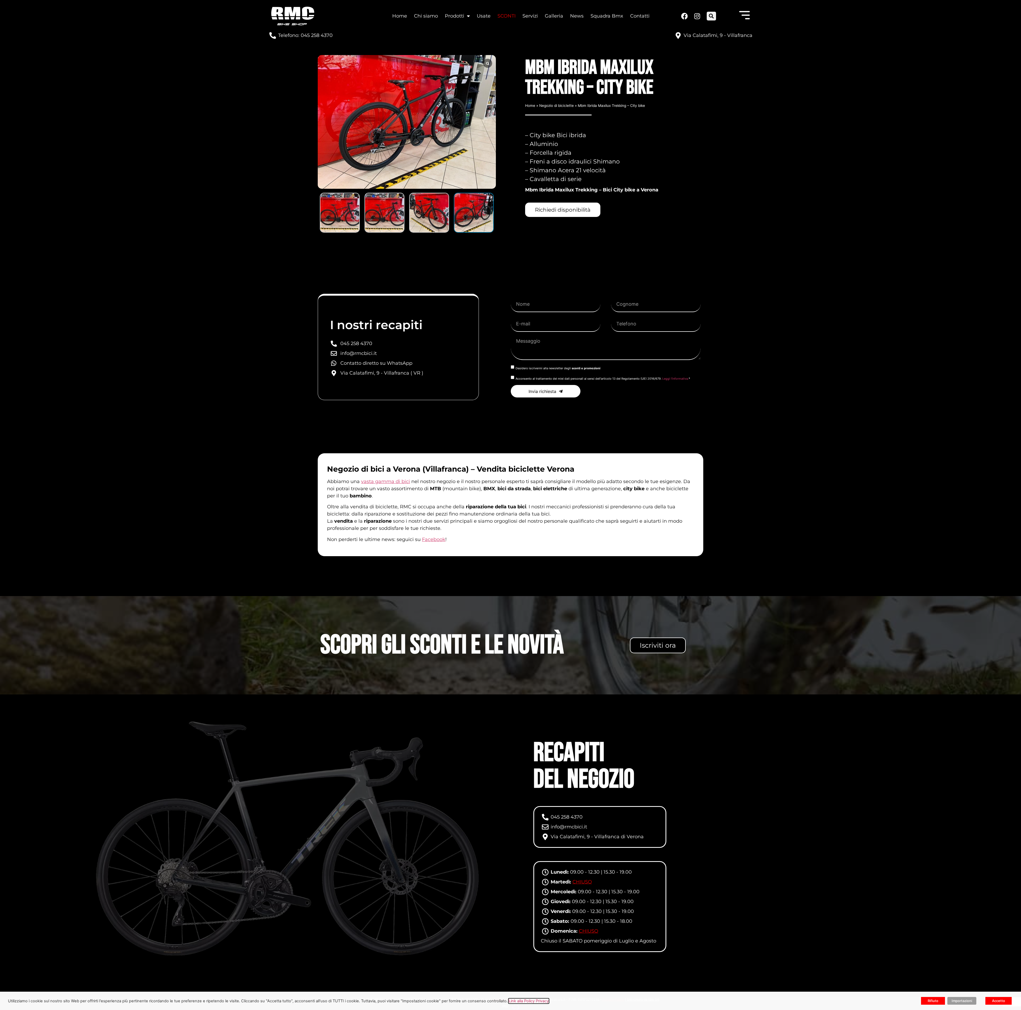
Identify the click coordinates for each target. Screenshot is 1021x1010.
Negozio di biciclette (556, 105)
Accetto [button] (998, 1001)
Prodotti (454, 16)
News (577, 16)
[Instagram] (696, 16)
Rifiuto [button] (933, 1001)
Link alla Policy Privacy (529, 1001)
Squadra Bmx (607, 16)
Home (399, 16)
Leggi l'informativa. (675, 378)
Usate (484, 16)
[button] (711, 16)
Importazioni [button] (962, 1001)
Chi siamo (426, 16)
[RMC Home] (292, 16)
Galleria (554, 16)
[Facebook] (684, 16)
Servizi (530, 16)
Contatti (640, 16)
